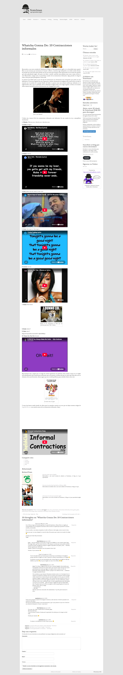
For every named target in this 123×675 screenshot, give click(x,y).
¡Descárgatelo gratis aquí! (89, 131)
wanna (49, 511)
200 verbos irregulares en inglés (92, 68)
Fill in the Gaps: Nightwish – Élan (30, 514)
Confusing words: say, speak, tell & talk (71, 514)
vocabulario (40, 511)
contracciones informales (64, 509)
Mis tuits (85, 166)
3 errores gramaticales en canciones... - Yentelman (41, 628)
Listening (56, 19)
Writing (49, 19)
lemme (26, 511)
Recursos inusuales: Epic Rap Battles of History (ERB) (54, 485)
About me (76, 19)
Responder (74, 525)
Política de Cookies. (76, 672)
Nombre (24, 651)
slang (32, 511)
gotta (78, 509)
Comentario (24, 636)
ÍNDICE (29, 19)
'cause (48, 509)
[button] (51, 62)
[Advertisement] (61, 32)
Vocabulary (43, 19)
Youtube (58, 511)
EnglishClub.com (26, 407)
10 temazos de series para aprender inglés (52, 496)
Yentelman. (87, 136)
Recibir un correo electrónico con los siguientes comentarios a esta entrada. (39, 666)
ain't (51, 509)
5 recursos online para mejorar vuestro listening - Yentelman (43, 625)
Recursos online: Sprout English (49, 474)
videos (35, 511)
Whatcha (53, 511)
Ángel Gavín (38, 523)
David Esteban (33, 54)
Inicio (24, 19)
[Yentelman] (32, 9)
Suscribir (87, 158)
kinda (23, 511)
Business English (63, 19)
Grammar (35, 19)
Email (23, 656)
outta (30, 511)
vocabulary (45, 511)
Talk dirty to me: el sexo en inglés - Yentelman (40, 627)
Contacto (83, 19)
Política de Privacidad (55, 672)
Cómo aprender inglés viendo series (93, 71)
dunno (71, 509)
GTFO (70, 19)
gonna (74, 509)
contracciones (55, 509)
